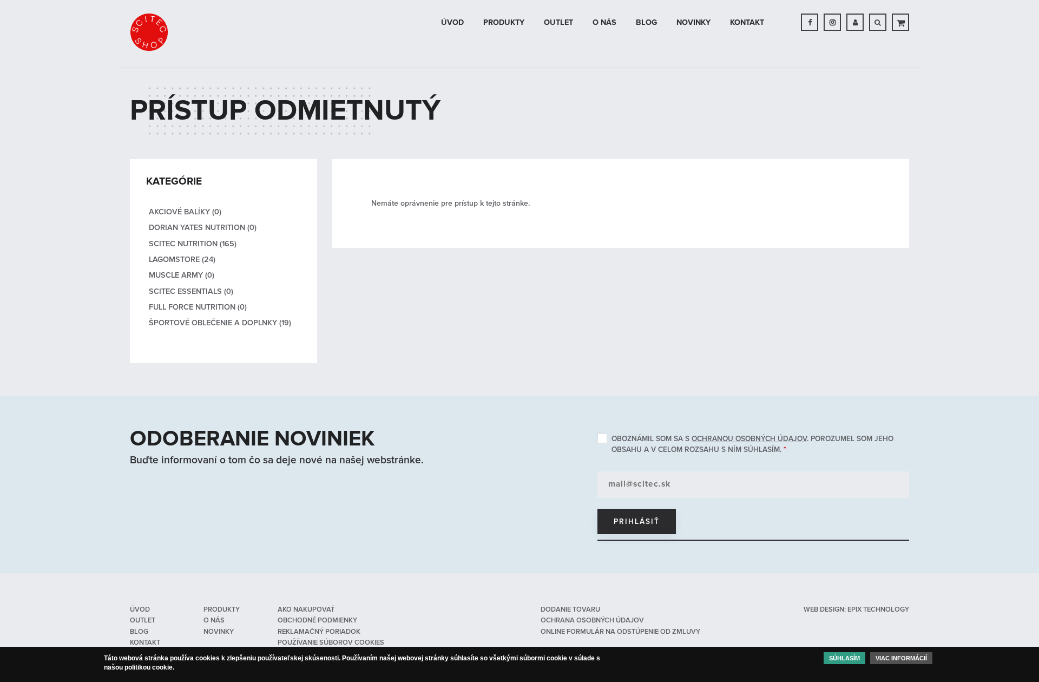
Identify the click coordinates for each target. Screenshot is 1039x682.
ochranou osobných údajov (749, 438)
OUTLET (558, 22)
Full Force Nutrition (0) (198, 307)
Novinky (693, 22)
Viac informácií (901, 658)
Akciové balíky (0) (185, 212)
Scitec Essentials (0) (191, 291)
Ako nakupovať (306, 609)
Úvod (452, 22)
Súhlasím (844, 658)
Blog (646, 22)
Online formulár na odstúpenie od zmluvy (620, 631)
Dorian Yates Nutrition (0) (203, 227)
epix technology (878, 609)
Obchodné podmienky (317, 620)
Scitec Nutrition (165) (192, 243)
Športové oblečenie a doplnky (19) (220, 322)
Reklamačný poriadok (319, 631)
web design (824, 609)
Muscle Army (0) (181, 275)
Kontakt (747, 22)
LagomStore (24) (182, 259)
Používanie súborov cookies (331, 642)
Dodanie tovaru (570, 609)
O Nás (604, 22)
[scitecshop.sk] (149, 32)
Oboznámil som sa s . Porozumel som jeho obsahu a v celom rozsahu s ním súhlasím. (752, 444)
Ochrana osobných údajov (592, 620)
